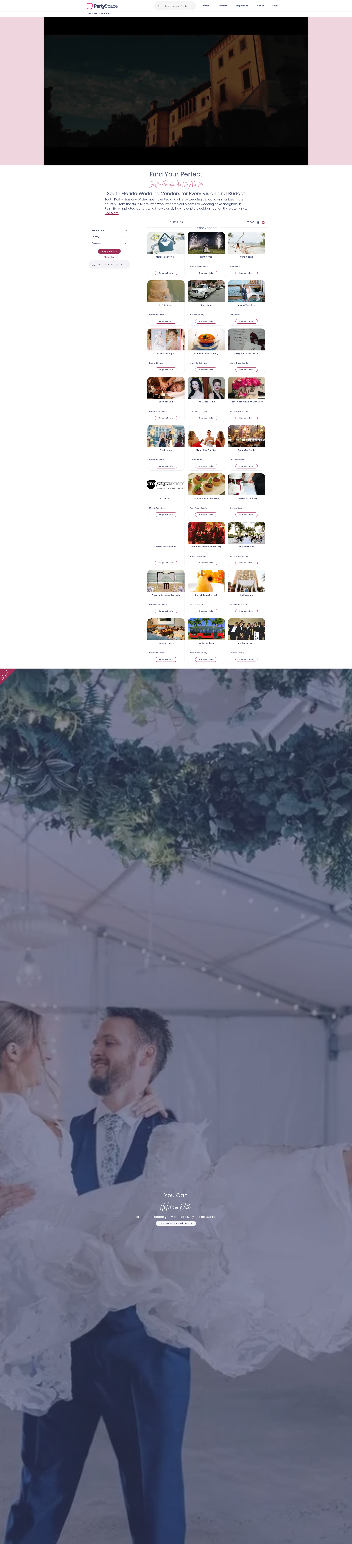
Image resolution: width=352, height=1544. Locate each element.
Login (275, 5)
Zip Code (96, 243)
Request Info (166, 273)
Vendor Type (98, 230)
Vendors (222, 5)
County (95, 236)
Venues (205, 5)
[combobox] (177, 6)
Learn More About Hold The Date (176, 1223)
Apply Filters (109, 251)
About (260, 5)
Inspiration (242, 5)
